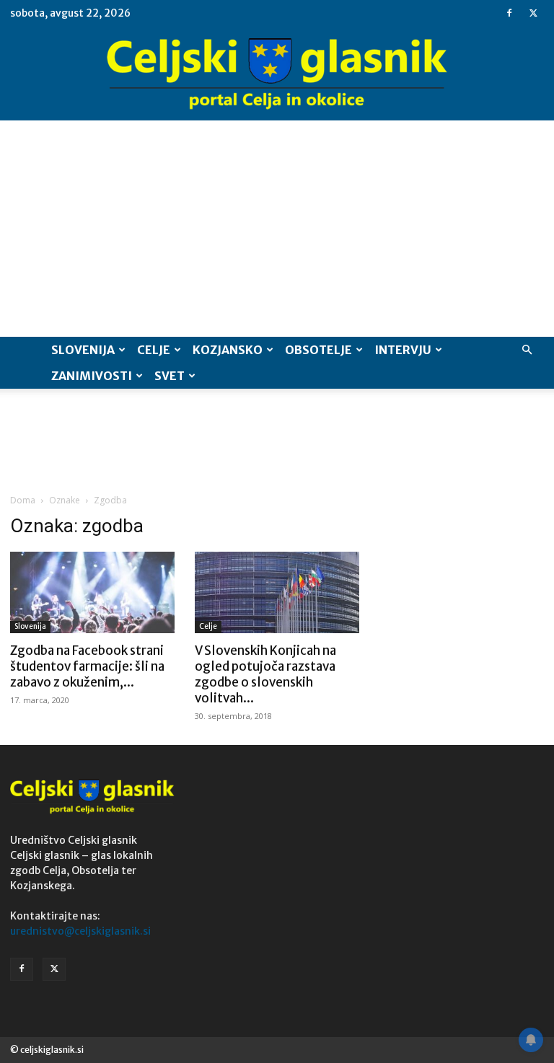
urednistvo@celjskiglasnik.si (80, 931)
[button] (526, 350)
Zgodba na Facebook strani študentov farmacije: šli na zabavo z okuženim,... (87, 666)
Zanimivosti (91, 376)
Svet (169, 376)
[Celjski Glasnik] (277, 74)
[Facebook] (509, 13)
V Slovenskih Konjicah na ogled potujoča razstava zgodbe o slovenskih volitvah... (265, 674)
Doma (22, 500)
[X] (533, 13)
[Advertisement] (277, 229)
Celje (153, 350)
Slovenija (83, 350)
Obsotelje (318, 350)
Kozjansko (228, 350)
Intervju (402, 350)
